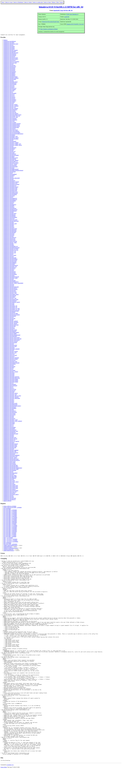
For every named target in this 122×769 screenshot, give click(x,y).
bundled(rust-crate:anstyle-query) (10, 59)
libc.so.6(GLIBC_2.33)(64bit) (10, 529)
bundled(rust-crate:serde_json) (10, 394)
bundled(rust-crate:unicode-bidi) (10, 465)
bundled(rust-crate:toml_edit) (9, 451)
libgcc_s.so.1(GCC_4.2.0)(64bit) (10, 541)
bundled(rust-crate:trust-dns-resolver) (11, 460)
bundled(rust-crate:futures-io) (9, 185)
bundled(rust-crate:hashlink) (9, 200)
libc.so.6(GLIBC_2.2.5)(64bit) (10, 517)
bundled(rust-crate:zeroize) (9, 493)
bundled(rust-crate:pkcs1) (9, 327)
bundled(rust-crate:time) (8, 435)
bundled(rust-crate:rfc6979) (9, 364)
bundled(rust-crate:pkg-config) (10, 329)
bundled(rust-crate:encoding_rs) (10, 161)
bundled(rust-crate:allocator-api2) (10, 52)
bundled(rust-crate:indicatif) (9, 232)
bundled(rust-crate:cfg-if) (8, 94)
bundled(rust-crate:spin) (8, 416)
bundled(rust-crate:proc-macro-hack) (11, 340)
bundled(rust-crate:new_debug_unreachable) (13, 283)
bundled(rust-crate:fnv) (8, 176)
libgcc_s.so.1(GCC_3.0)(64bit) (10, 539)
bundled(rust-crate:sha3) (8, 402)
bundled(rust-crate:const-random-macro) (12, 114)
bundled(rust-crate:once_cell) (9, 298)
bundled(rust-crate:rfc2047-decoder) (11, 362)
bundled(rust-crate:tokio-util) (9, 447)
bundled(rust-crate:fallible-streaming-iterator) (13, 170)
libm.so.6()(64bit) (7, 542)
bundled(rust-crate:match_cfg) (10, 266)
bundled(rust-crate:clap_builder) (10, 104)
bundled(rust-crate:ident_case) (10, 223)
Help (58, 2)
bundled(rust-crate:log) (8, 254)
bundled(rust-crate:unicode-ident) (10, 466)
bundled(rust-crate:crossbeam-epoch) (11, 126)
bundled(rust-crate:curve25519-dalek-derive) (13, 133)
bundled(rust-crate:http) (8, 212)
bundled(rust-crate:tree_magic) (10, 457)
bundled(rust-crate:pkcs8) (9, 328)
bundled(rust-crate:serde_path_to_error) (12, 395)
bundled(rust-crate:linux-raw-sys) (10, 250)
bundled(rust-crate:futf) (8, 179)
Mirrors (53, 2)
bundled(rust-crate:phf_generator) (10, 322)
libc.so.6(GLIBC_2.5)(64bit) (9, 534)
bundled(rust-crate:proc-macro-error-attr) (12, 338)
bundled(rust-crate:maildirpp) (9, 262)
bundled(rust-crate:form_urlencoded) (11, 178)
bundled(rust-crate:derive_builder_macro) (12, 145)
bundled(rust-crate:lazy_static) (10, 242)
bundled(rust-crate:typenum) (9, 464)
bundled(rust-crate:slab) (8, 409)
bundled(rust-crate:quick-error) (10, 345)
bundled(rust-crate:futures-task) (10, 189)
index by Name (47, 2)
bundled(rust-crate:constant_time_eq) (11, 116)
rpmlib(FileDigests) (7, 546)
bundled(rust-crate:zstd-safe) (9, 498)
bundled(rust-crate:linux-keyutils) (10, 248)
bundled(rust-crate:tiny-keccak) (10, 438)
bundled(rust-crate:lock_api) (9, 251)
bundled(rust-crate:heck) (8, 202)
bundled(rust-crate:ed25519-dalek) (11, 155)
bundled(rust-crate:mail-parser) (10, 260)
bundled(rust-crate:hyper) (9, 218)
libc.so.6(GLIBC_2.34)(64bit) (10, 530)
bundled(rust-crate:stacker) (9, 418)
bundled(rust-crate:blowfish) (9, 79)
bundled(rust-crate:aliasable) (9, 51)
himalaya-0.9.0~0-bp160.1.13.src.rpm (75, 24)
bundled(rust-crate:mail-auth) (9, 257)
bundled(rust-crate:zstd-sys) (9, 499)
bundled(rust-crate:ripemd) (9, 366)
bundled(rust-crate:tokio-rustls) (10, 445)
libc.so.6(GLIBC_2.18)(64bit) (10, 516)
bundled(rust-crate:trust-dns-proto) (11, 459)
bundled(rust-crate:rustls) (8, 374)
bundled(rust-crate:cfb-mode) (9, 93)
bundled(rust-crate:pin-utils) (9, 326)
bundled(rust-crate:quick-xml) (10, 346)
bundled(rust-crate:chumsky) (9, 99)
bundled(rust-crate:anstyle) (9, 56)
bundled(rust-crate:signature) (9, 407)
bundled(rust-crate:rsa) (8, 369)
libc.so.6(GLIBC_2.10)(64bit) (10, 510)
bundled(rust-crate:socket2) (9, 413)
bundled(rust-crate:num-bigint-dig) (11, 286)
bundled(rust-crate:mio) (8, 279)
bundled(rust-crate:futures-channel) (11, 181)
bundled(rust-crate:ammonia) (9, 54)
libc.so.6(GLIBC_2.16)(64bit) (10, 513)
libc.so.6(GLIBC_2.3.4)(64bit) (10, 526)
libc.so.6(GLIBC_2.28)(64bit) (10, 521)
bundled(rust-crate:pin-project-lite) (11, 324)
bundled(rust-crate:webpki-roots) (10, 485)
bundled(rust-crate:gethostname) (10, 193)
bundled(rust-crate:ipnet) (8, 235)
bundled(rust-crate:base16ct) (9, 66)
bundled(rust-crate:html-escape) (10, 209)
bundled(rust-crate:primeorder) (10, 336)
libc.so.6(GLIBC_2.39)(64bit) (10, 531)
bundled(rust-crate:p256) (8, 303)
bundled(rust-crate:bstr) (8, 80)
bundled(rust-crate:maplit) (9, 264)
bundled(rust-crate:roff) (8, 367)
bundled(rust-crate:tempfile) (9, 427)
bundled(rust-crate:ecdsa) (9, 152)
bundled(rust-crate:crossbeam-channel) (12, 123)
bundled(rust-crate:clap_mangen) (10, 108)
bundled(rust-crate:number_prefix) (11, 294)
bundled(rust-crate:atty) (8, 64)
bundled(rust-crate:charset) (9, 97)
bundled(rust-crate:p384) (8, 304)
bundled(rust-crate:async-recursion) (11, 61)
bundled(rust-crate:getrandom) (10, 194)
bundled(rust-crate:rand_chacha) (10, 351)
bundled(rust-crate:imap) (8, 227)
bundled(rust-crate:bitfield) (9, 73)
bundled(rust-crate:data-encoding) (10, 138)
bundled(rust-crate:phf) (8, 319)
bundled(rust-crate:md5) (8, 270)
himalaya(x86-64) (7, 500)
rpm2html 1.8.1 (10, 764)
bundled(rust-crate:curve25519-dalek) (11, 132)
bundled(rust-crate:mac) (8, 256)
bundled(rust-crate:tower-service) (10, 452)
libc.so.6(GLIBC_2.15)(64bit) (10, 512)
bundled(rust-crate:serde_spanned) (11, 397)
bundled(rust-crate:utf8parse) (9, 478)
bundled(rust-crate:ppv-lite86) (10, 333)
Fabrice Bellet (4, 767)
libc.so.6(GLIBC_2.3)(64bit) (9, 524)
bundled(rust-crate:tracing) (9, 454)
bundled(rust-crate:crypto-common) (11, 131)
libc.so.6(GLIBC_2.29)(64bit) (10, 522)
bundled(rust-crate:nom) (8, 284)
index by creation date (38, 2)
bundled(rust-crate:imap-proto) (10, 228)
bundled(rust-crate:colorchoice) (10, 109)
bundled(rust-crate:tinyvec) (9, 440)
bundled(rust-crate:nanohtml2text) (10, 281)
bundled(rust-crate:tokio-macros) (10, 443)
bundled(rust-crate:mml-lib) (9, 280)
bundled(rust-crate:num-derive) (10, 288)
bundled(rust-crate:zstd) (8, 497)
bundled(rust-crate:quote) (9, 347)
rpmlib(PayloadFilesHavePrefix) (10, 548)
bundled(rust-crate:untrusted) (9, 470)
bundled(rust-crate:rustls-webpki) (10, 380)
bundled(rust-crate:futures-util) (10, 190)
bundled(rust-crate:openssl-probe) (10, 299)
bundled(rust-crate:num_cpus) (10, 293)
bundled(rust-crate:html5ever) (10, 211)
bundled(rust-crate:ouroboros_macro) (11, 302)
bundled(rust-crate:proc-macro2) (10, 341)
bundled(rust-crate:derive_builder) (10, 142)
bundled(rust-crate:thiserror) (9, 432)
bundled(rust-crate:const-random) (10, 113)
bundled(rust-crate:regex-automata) (11, 357)
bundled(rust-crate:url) (8, 471)
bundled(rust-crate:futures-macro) (10, 186)
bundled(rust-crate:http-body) (9, 213)
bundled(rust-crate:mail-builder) (10, 259)
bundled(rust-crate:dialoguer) (9, 147)
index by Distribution (18, 2)
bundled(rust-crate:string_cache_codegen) (12, 421)
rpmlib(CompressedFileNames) (10, 545)
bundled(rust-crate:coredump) (10, 118)
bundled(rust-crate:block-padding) (10, 78)
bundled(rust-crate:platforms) (9, 331)
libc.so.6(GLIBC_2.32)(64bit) (10, 527)
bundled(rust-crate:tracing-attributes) (11, 455)
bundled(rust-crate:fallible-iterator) (11, 169)
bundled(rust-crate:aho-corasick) (10, 50)
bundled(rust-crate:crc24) (9, 121)
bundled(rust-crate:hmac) (8, 207)
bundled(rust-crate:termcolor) (9, 429)
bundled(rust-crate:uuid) (8, 479)
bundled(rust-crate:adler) (8, 42)
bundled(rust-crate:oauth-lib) (9, 295)
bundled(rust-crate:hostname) (9, 208)
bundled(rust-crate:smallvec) (9, 411)
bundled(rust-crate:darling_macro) (10, 137)
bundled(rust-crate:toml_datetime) (10, 450)
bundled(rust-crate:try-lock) (9, 461)
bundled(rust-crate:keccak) (9, 238)
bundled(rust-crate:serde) (8, 392)
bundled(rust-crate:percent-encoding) (11, 314)
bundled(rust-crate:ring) (8, 365)
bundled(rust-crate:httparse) (9, 214)
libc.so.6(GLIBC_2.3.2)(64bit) (10, 525)
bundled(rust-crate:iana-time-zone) (11, 221)
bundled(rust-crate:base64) (9, 67)
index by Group (8, 2)
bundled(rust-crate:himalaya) (9, 204)
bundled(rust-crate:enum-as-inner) (10, 162)
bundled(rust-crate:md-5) (8, 269)
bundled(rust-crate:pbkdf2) (9, 312)
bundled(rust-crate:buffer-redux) (10, 81)
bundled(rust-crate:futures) (9, 180)
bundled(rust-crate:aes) (8, 45)
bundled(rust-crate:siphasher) (9, 408)
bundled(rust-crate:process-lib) (10, 342)
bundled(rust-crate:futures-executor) (11, 184)
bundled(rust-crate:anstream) (9, 55)
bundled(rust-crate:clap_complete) (10, 105)
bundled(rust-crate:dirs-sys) (9, 151)
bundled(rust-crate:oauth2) (9, 297)
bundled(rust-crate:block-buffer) (10, 76)
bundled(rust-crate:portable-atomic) (11, 332)
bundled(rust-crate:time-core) (9, 437)
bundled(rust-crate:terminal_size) (10, 431)
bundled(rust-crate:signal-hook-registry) (12, 405)
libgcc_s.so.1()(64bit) (8, 537)
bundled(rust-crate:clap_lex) (9, 107)
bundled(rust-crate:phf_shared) (10, 323)
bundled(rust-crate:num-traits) (10, 292)
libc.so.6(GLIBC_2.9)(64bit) (9, 536)
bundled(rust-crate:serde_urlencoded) (11, 398)
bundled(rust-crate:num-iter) (9, 290)
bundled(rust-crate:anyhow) (9, 60)
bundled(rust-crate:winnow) (9, 489)
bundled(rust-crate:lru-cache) (9, 255)
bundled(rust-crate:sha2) (8, 400)
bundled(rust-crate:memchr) (9, 271)
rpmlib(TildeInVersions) (8, 550)
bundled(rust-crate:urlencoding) (10, 473)
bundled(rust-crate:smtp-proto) (10, 412)
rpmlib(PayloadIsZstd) (8, 549)
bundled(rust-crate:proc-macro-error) (11, 337)
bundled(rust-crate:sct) (8, 386)
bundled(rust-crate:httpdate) (9, 216)
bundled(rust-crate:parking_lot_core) (11, 308)
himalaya (5, 40)
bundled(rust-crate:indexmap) (9, 230)
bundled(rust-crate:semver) (9, 390)
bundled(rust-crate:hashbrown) (10, 198)
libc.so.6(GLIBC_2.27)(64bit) (10, 520)
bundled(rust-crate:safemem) (9, 384)
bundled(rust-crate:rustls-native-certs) (11, 378)
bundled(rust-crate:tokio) (8, 442)
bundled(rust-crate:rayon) (9, 354)
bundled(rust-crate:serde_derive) (10, 393)
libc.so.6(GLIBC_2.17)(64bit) (10, 515)
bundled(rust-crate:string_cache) (10, 419)
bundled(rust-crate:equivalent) (10, 165)
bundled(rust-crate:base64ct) (9, 71)
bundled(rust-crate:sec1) (8, 388)
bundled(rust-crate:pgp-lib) (9, 318)
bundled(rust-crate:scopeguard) (10, 385)
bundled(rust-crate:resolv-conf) (10, 361)
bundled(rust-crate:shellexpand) (10, 404)
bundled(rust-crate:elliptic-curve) (10, 157)
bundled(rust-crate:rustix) (9, 373)
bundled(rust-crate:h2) (8, 197)
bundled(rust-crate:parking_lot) (10, 305)
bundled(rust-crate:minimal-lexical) (11, 276)
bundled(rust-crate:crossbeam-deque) (11, 124)
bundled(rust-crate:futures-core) (10, 183)
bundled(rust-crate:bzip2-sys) (9, 88)
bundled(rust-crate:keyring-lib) (10, 241)
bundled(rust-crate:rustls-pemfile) (10, 379)
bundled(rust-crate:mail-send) (9, 261)
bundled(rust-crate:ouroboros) (10, 300)
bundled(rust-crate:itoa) (8, 236)
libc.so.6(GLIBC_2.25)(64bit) (10, 518)
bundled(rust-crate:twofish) (9, 462)
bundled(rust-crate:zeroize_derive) (11, 494)
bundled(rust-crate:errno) (8, 167)
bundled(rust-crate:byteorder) (9, 84)
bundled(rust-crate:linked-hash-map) (11, 247)
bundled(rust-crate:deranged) (9, 141)
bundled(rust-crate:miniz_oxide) (10, 278)
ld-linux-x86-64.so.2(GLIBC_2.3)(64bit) (12, 507)
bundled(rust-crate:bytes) (8, 85)
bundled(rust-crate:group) (9, 195)
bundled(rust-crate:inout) (8, 233)
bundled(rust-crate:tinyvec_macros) (11, 441)
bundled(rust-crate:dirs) (8, 150)
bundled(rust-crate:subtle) (9, 423)
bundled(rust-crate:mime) (9, 275)
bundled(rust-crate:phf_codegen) (10, 321)
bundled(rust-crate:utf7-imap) (9, 475)
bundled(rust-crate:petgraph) (9, 316)
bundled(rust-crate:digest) (9, 148)
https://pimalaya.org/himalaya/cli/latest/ (49, 29)
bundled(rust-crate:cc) (8, 92)
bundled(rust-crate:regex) (9, 356)
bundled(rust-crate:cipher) (9, 102)
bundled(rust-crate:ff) (8, 173)
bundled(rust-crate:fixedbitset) (10, 174)
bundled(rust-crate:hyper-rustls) (10, 219)
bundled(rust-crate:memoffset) (10, 274)
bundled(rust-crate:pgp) (8, 317)
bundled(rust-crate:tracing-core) (10, 456)
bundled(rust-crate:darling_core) (10, 136)
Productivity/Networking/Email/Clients (50, 21)
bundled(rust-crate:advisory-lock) (10, 43)
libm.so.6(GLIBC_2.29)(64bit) (10, 544)
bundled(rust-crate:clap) (8, 103)
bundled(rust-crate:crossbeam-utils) (11, 127)
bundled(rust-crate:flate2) (9, 175)
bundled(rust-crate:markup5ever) (10, 265)
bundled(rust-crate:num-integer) (10, 289)
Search (61, 2)
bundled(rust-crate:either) (9, 156)
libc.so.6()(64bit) (7, 508)
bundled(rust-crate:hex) (8, 203)
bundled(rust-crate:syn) (8, 424)
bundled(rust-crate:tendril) (9, 428)
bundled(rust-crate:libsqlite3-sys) (10, 246)
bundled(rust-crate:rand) (8, 350)
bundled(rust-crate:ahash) (9, 46)
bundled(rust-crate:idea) (8, 222)
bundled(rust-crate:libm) (8, 245)
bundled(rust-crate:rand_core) (10, 352)
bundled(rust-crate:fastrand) (9, 171)
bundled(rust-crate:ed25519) (9, 154)
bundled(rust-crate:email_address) (10, 160)
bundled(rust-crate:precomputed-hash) (11, 335)
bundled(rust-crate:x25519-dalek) (10, 490)
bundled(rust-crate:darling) (9, 135)
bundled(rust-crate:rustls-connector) (11, 376)
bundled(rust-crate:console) (9, 111)
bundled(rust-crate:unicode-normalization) (12, 467)
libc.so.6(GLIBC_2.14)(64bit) (10, 511)
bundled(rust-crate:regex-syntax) (10, 359)
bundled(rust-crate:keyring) (9, 240)
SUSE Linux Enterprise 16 (72, 14)
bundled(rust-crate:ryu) (8, 383)
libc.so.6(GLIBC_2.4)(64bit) (9, 532)
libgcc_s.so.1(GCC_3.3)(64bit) (10, 540)
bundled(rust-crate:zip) (8, 495)
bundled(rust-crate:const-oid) (9, 112)
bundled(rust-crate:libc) (8, 243)
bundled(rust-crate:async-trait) (10, 62)
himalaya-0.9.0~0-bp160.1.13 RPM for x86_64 (61, 7)
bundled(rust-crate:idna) (8, 224)
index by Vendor (28, 2)
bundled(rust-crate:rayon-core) (10, 355)
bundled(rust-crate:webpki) (9, 484)
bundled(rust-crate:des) (8, 146)
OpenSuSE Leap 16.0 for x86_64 (62, 10)
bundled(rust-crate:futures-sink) (10, 188)
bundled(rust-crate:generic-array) (10, 192)
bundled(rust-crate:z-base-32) (9, 492)
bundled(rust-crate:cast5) (8, 90)
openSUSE (66, 16)
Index (3, 2)
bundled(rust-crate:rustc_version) (10, 371)
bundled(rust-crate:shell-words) (10, 403)
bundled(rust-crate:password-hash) (11, 311)
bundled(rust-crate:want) (8, 483)
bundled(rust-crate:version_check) (10, 481)
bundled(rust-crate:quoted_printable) (11, 348)
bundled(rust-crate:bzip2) (9, 86)
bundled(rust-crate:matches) (9, 267)
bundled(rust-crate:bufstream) (9, 83)
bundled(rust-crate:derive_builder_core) (12, 143)
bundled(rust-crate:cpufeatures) (10, 119)
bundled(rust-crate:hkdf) (8, 205)
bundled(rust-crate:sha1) (8, 399)
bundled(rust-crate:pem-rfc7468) (10, 313)
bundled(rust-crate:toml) (8, 448)
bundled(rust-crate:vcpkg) (9, 480)
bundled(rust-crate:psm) (8, 343)
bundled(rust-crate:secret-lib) (9, 389)
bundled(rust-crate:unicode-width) (10, 469)
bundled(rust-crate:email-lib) (9, 159)
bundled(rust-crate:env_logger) (10, 164)
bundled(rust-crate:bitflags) (9, 74)
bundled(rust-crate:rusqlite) (9, 370)
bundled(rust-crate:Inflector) (9, 41)
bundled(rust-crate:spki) (8, 417)
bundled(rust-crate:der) (8, 140)
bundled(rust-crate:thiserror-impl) (10, 433)
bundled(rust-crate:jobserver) (9, 237)
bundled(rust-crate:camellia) (9, 89)
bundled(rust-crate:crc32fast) (9, 122)
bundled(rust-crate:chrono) (9, 98)
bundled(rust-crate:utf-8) (8, 474)
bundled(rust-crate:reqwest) (9, 360)
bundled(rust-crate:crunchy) (9, 128)
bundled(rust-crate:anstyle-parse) (10, 57)
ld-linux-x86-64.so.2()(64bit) (9, 506)
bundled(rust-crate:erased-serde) (10, 166)
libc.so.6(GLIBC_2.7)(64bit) (9, 535)
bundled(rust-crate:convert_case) (10, 117)
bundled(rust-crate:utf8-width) (10, 476)
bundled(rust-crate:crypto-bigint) (10, 130)
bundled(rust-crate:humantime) (10, 217)
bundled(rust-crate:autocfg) (9, 65)
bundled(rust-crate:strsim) (9, 422)
